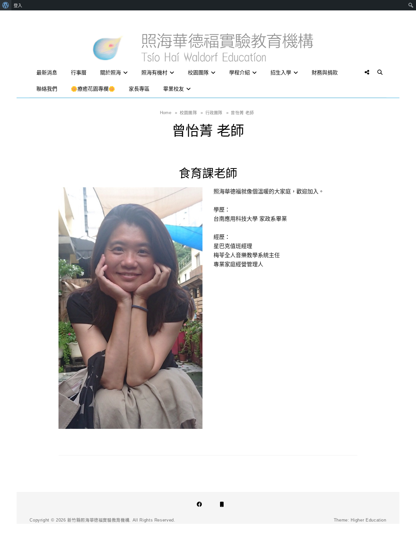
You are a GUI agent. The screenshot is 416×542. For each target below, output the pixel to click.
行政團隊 (217, 112)
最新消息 (46, 72)
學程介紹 (239, 72)
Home (168, 112)
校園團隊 (198, 72)
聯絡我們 (46, 89)
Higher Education (368, 520)
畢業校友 (173, 89)
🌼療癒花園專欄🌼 (93, 89)
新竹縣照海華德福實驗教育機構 (98, 520)
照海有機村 (154, 72)
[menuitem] (5, 5)
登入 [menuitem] (18, 5)
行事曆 (78, 72)
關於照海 (110, 72)
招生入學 (280, 72)
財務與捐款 (325, 72)
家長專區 (139, 89)
